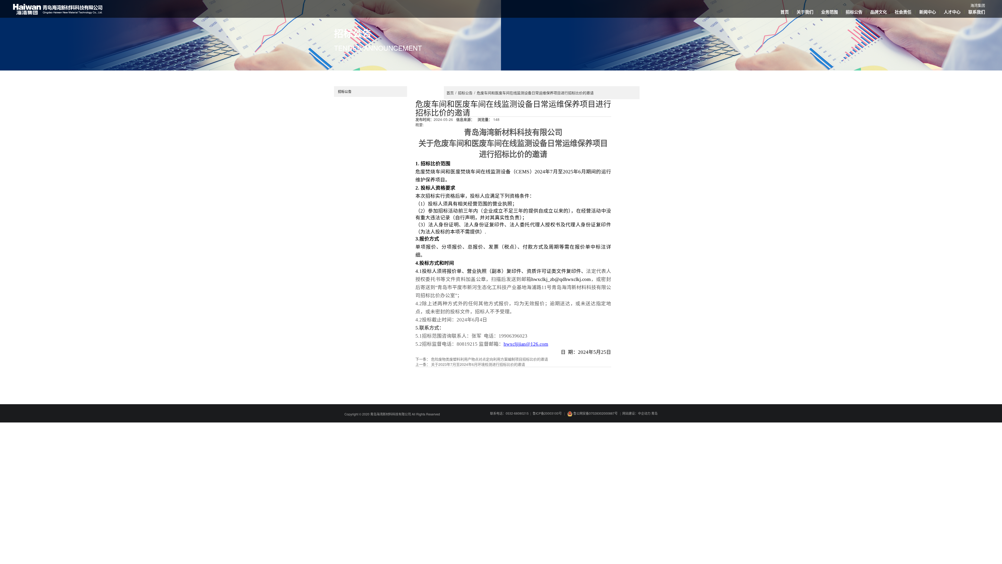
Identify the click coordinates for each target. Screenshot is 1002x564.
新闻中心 (927, 12)
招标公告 (854, 12)
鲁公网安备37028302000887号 (595, 413)
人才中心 (952, 12)
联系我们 (976, 12)
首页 (784, 12)
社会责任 (903, 12)
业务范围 (829, 12)
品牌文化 (878, 12)
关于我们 (805, 12)
